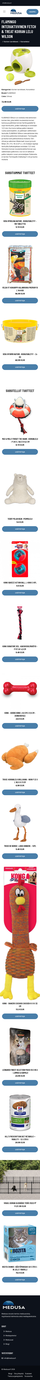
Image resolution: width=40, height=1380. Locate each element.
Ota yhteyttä (18, 1373)
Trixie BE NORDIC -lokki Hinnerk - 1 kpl (20, 846)
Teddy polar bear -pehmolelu (20, 519)
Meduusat (9, 1340)
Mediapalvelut (10, 1335)
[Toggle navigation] (4, 11)
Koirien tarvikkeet (11, 41)
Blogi (7, 1344)
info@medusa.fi (6, 3)
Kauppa (32, 12)
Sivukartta (28, 1376)
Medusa (8, 1331)
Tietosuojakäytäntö (15, 1376)
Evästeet (28, 1373)
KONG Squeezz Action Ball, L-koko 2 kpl (20, 582)
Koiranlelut (25, 41)
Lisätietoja (20, 109)
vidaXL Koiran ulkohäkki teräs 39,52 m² (20, 1203)
